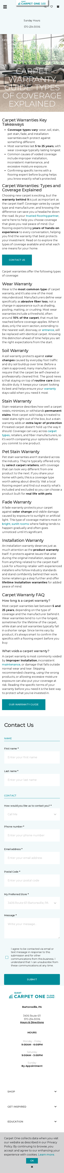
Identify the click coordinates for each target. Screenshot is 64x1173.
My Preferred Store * (16, 894)
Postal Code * (12, 872)
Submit (32, 979)
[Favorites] (51, 7)
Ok (32, 1160)
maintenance (11, 664)
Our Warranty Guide (24, 704)
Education (15, 1121)
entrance (48, 330)
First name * (11, 748)
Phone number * (14, 826)
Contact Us (17, 259)
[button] (45, 7)
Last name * (11, 771)
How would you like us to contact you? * (28, 806)
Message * (10, 915)
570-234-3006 (32, 26)
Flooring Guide (31, 39)
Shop (11, 1091)
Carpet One (9, 39)
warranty (50, 388)
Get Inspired (17, 1106)
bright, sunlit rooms (15, 524)
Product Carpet (17, 43)
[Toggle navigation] (5, 7)
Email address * (13, 849)
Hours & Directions (32, 1022)
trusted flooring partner (42, 215)
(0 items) (58, 6)
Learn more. (46, 1154)
